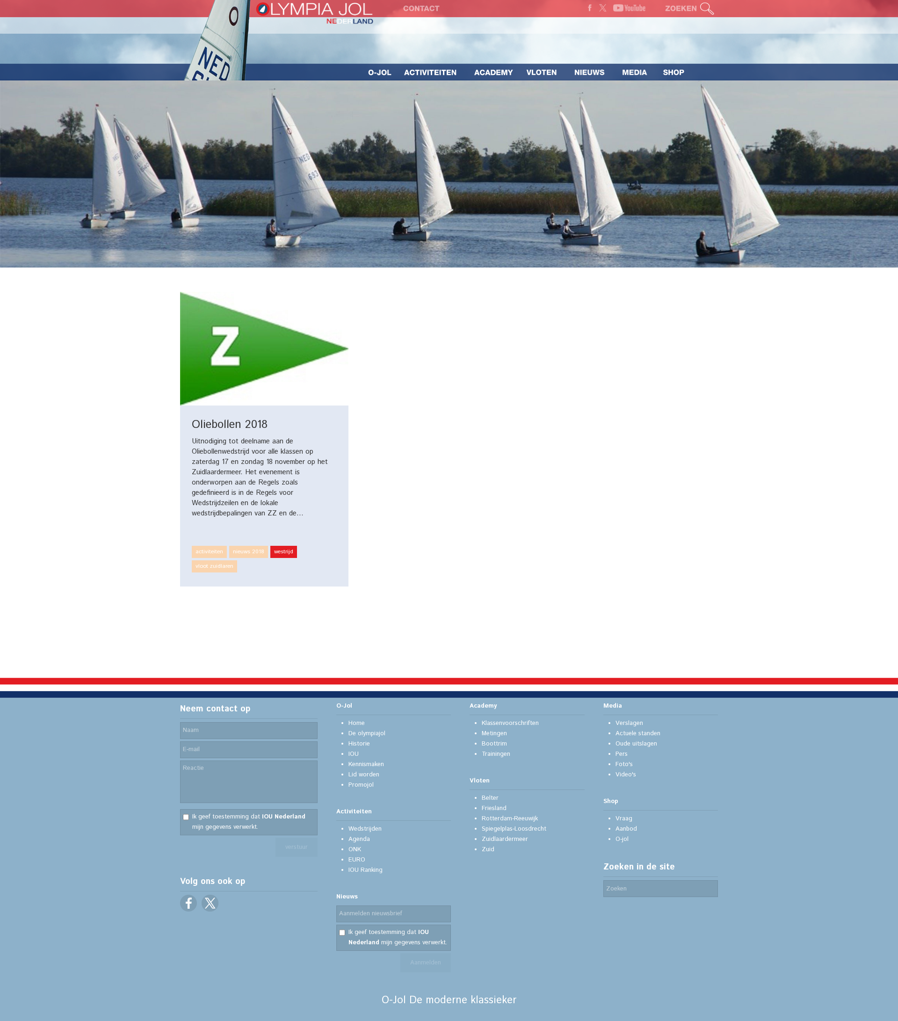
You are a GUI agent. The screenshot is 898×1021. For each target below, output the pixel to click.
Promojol (361, 785)
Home (356, 723)
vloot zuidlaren (214, 566)
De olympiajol (366, 733)
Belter (490, 798)
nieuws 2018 (248, 552)
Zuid (488, 849)
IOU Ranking (365, 870)
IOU (353, 754)
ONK (354, 849)
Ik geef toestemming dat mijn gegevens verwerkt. (248, 822)
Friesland (494, 808)
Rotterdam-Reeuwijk (510, 818)
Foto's (624, 764)
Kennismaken (366, 764)
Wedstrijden (365, 829)
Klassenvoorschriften (510, 723)
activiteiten (209, 552)
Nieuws (347, 896)
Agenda (359, 839)
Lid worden (363, 774)
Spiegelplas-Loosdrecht (514, 829)
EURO (356, 859)
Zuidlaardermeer (505, 839)
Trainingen (496, 754)
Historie (359, 743)
